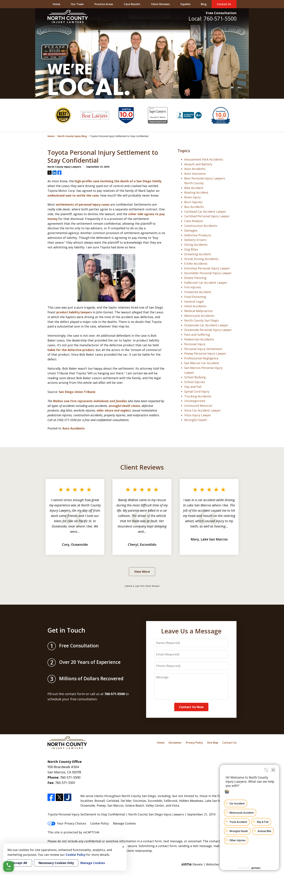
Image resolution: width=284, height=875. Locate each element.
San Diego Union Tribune (77, 392)
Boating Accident (196, 192)
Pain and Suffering (197, 335)
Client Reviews (160, 4)
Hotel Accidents (195, 306)
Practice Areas (104, 4)
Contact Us (224, 4)
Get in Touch (66, 630)
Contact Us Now (191, 707)
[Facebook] (51, 797)
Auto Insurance (195, 173)
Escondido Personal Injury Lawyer (208, 273)
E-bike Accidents (195, 263)
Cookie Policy (99, 823)
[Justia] (67, 797)
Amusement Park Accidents (203, 159)
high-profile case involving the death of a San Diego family (118, 181)
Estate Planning (195, 278)
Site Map (212, 742)
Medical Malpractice (198, 311)
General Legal (194, 301)
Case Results (132, 4)
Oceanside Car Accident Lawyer (206, 325)
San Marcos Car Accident (201, 363)
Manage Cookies (124, 823)
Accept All (19, 863)
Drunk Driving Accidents (201, 259)
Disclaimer (175, 742)
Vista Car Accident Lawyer (202, 410)
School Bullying (195, 377)
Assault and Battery (198, 164)
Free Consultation (221, 13)
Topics (184, 150)
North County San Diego (201, 320)
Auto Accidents (73, 428)
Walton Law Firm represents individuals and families (90, 401)
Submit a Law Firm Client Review (142, 586)
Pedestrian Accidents (199, 339)
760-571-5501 (65, 782)
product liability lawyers (74, 312)
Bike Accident (193, 188)
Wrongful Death (195, 420)
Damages (190, 230)
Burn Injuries (193, 202)
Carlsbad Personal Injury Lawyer (207, 216)
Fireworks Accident (197, 292)
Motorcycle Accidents (199, 316)
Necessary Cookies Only (56, 863)
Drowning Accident (197, 254)
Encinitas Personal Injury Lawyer (207, 268)
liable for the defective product (70, 350)
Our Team (77, 4)
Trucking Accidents (197, 396)
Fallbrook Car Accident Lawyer (205, 283)
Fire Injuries (192, 287)
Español (185, 4)
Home (56, 4)
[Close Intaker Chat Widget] (273, 770)
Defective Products (197, 235)
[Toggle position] (266, 770)
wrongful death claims (124, 406)
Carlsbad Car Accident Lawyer (205, 211)
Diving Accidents (196, 245)
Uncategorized (194, 401)
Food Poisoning (195, 297)
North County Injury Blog (72, 136)
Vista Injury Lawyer (197, 415)
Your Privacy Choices (71, 823)
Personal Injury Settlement (203, 349)
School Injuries (194, 382)
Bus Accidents (194, 207)
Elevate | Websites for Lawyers (209, 864)
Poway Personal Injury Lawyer (205, 353)
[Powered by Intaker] (256, 868)
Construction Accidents (200, 226)
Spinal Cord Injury (196, 391)
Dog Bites (191, 249)
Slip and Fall (192, 387)
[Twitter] (59, 797)
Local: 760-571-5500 (213, 18)
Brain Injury (192, 197)
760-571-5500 (70, 777)
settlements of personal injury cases (83, 204)
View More (142, 572)
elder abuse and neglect (113, 410)
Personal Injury (194, 344)
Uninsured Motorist (198, 406)
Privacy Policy (194, 742)
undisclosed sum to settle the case (73, 195)
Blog (203, 4)
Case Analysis (193, 221)
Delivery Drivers (195, 240)
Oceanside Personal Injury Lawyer (208, 330)
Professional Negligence (201, 358)
